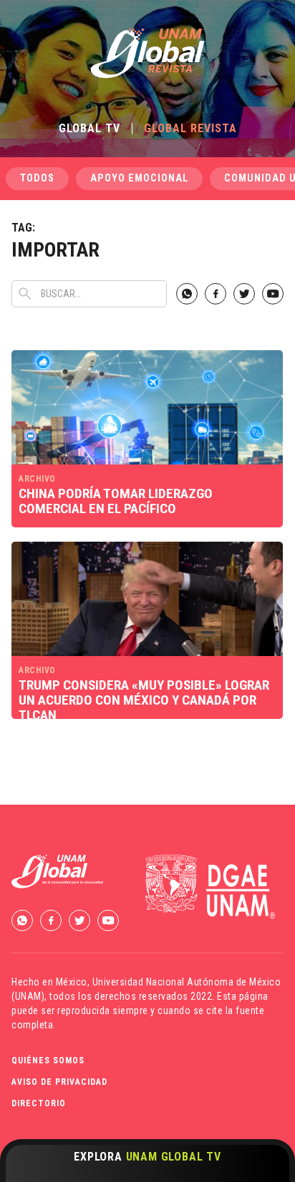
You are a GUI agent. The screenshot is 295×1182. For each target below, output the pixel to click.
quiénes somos (47, 1061)
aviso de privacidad (59, 1082)
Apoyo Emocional (139, 178)
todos (37, 178)
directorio (38, 1103)
